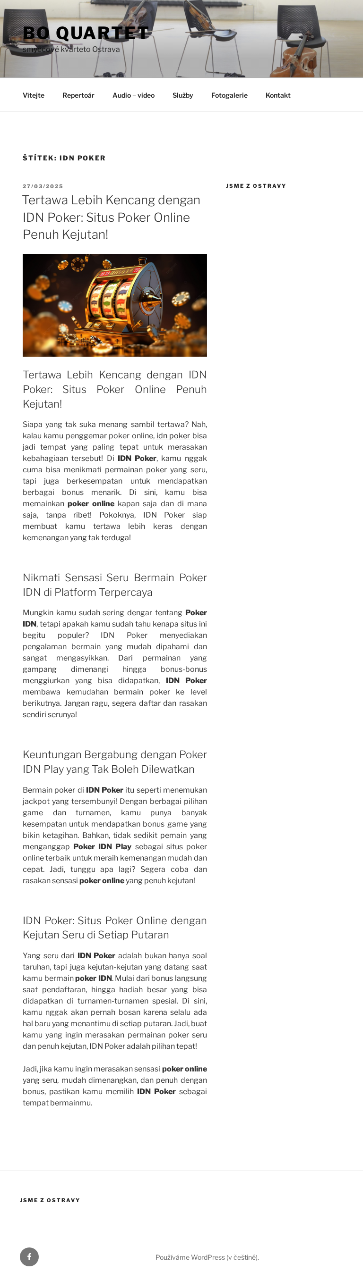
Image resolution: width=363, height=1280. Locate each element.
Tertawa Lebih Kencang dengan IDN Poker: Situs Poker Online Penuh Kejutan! (111, 217)
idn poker (173, 435)
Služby (183, 95)
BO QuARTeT (86, 33)
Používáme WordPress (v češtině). (207, 1257)
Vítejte (33, 95)
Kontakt (278, 95)
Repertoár (78, 95)
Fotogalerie (229, 95)
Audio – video (133, 95)
